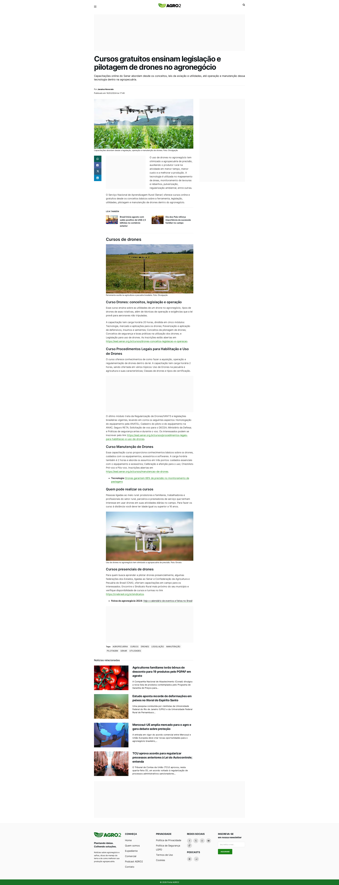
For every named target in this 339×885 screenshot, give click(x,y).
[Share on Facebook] (97, 165)
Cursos (134, 646)
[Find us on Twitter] (195, 840)
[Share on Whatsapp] (97, 159)
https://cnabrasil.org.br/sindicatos (125, 594)
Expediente (131, 850)
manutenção (173, 646)
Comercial (130, 856)
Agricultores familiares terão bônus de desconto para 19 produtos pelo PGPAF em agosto (161, 671)
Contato (129, 866)
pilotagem (112, 651)
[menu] (95, 7)
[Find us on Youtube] (208, 840)
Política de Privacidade (168, 840)
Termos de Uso (164, 854)
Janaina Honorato (105, 89)
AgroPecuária (120, 646)
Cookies (160, 860)
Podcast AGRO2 (134, 861)
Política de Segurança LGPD (168, 847)
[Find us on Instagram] (202, 840)
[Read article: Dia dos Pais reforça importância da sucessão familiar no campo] (158, 219)
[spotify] (189, 859)
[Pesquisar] (244, 4)
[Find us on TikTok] (189, 845)
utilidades (135, 651)
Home (128, 840)
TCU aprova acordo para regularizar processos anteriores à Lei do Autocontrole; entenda (162, 757)
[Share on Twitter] (97, 171)
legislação (157, 646)
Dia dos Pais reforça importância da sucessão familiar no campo (178, 220)
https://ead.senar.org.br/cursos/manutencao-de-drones (137, 471)
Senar (124, 651)
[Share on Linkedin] (97, 178)
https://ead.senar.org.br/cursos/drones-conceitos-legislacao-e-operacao (146, 341)
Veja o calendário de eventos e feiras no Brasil (167, 600)
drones (145, 646)
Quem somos (132, 845)
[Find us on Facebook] (189, 840)
